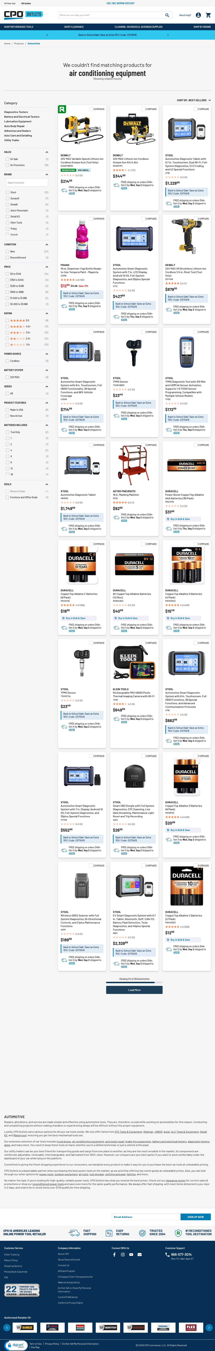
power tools (46, 1174)
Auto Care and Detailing (18, 135)
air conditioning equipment (88, 1141)
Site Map (35, 1347)
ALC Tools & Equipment (185, 1131)
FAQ (6, 1277)
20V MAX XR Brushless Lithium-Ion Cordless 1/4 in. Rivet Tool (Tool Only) (185, 272)
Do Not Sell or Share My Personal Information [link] (74, 1289)
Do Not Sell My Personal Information (80, 1343)
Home (7, 43)
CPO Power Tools (9, 3)
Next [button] (168, 34)
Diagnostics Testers (16, 111)
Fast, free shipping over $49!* (121, 3)
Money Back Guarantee (15, 1271)
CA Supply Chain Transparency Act (75, 1276)
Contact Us (63, 1265)
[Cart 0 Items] (208, 14)
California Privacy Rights (70, 1302)
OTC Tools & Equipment (128, 1131)
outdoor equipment (66, 1174)
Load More (134, 989)
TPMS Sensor (120, 381)
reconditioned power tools (48, 1183)
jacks (7, 1145)
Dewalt (66, 155)
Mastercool (20, 1135)
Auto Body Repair (14, 126)
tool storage (97, 1174)
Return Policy (11, 1260)
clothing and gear (115, 1174)
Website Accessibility (69, 1282)
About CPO (63, 1253)
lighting (131, 1174)
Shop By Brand (202, 26)
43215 (72, 193)
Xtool (169, 155)
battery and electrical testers (169, 1141)
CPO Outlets (26, 3)
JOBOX (158, 1131)
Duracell (171, 491)
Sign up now (196, 1216)
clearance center (176, 1180)
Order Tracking (11, 1254)
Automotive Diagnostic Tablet (78, 494)
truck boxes (64, 1141)
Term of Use (35, 1343)
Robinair (148, 1131)
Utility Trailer (11, 140)
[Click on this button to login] (198, 15)
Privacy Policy (52, 1343)
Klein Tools (121, 689)
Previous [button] (47, 34)
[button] (27, 152)
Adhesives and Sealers (17, 130)
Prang (65, 265)
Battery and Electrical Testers (21, 116)
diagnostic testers (198, 1141)
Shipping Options (13, 1265)
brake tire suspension (138, 1141)
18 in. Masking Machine (126, 494)
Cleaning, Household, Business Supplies (138, 26)
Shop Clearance (74, 26)
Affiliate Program (66, 1271)
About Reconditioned (69, 1259)
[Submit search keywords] (167, 15)
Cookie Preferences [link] (68, 1297)
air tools (83, 1174)
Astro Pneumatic (124, 491)
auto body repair (114, 1141)
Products (19, 43)
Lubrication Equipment (17, 121)
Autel (167, 1131)
